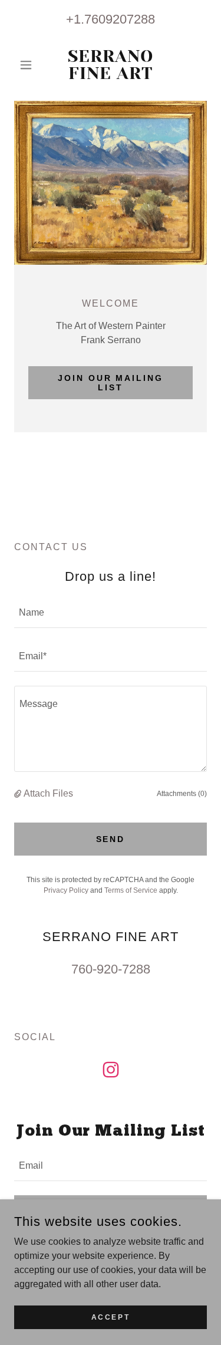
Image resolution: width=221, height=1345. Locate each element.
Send (111, 839)
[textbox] (110, 613)
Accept (110, 1317)
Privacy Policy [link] (66, 890)
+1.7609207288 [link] (110, 19)
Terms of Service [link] (130, 890)
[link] (110, 65)
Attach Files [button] (48, 793)
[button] (28, 65)
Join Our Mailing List (111, 382)
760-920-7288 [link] (110, 969)
